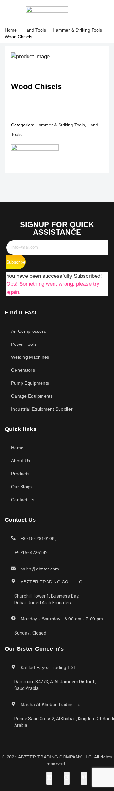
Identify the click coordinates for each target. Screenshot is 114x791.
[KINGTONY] (35, 155)
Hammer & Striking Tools (77, 30)
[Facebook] (75, 12)
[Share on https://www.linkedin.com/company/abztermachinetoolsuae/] (49, 778)
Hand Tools (34, 30)
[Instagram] (89, 12)
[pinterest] (96, 12)
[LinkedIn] (82, 12)
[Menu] (9, 12)
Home (11, 30)
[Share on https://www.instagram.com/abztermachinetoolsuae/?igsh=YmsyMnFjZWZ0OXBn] (67, 778)
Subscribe (15, 262)
